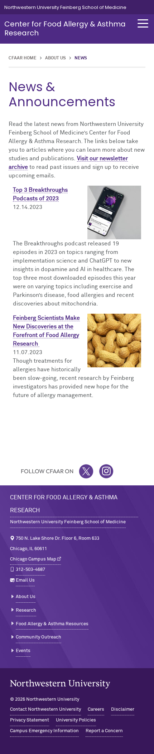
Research (26, 610)
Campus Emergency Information (44, 731)
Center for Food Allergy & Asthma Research (65, 28)
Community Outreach (38, 637)
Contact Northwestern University (45, 709)
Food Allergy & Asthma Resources (52, 624)
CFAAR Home (23, 58)
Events (23, 650)
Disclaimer (122, 709)
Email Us (25, 580)
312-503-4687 (30, 569)
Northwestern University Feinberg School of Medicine (65, 7)
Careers (96, 709)
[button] (143, 23)
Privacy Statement (29, 720)
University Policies (76, 720)
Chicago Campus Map (33, 559)
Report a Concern (104, 731)
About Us (55, 58)
